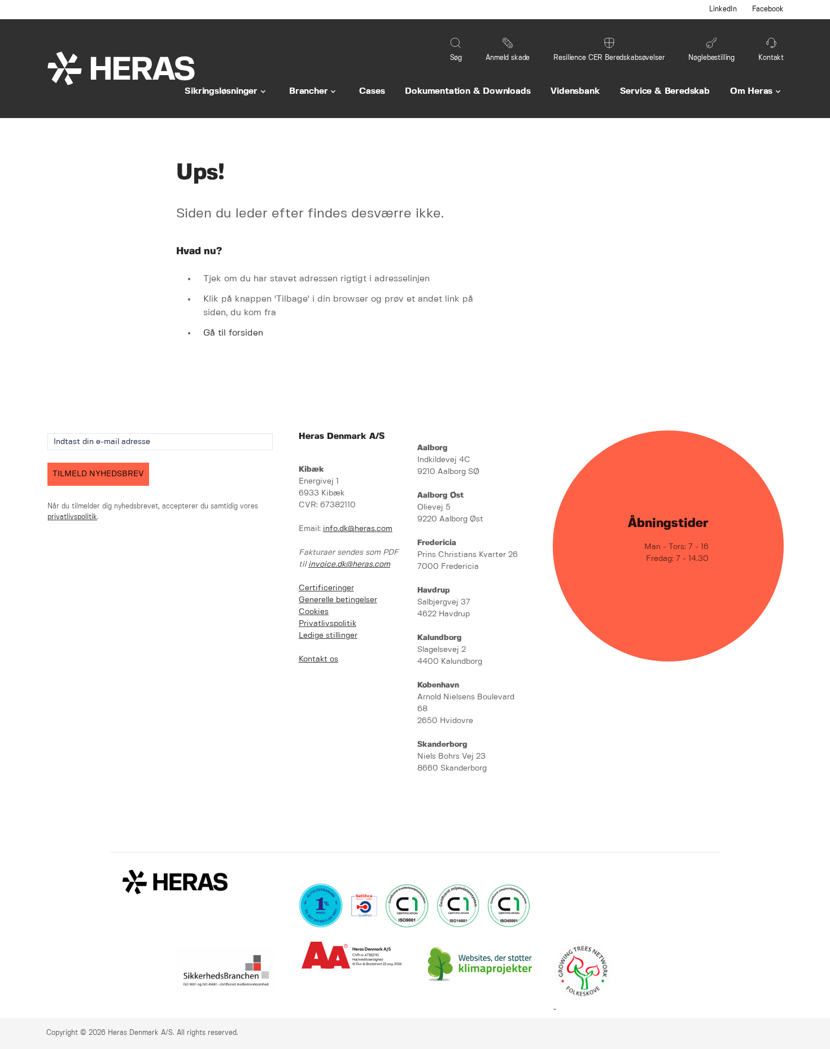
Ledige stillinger (328, 635)
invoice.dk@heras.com (349, 564)
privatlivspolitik (72, 517)
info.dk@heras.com (357, 529)
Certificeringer (326, 588)
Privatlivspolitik (327, 624)
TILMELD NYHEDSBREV (98, 474)
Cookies (314, 612)
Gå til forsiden (233, 333)
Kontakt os (318, 659)
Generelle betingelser (338, 600)
